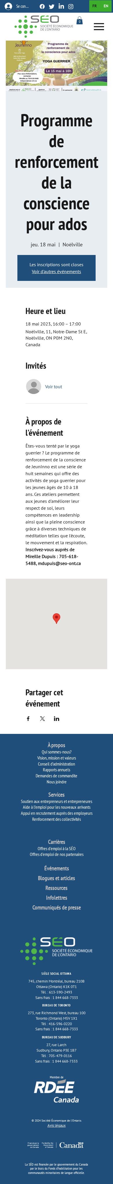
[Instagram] (71, 6)
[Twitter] (51, 6)
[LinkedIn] (61, 6)
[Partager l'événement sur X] (42, 718)
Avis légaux (57, 1125)
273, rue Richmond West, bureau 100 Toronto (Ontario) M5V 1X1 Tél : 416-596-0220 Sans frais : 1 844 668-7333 (56, 1021)
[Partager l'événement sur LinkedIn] (56, 718)
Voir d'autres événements (56, 271)
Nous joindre (57, 782)
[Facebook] (42, 6)
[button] (79, 20)
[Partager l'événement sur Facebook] (28, 718)
